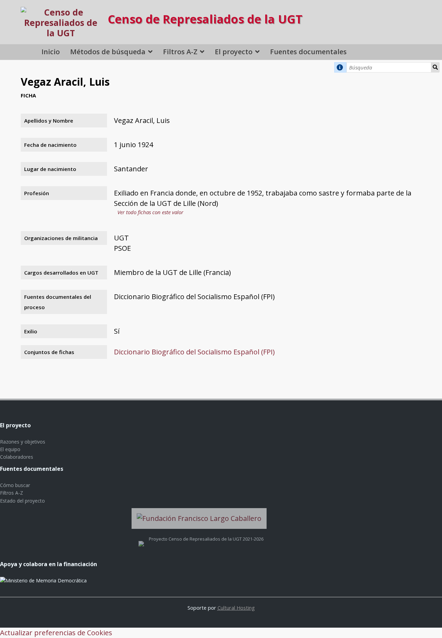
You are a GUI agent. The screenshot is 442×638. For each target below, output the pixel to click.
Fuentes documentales (308, 51)
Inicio (50, 51)
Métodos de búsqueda (107, 51)
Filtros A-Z (180, 51)
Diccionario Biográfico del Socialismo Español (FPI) (194, 351)
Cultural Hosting (236, 607)
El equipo (10, 449)
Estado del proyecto (22, 500)
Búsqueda (435, 67)
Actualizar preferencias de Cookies (56, 632)
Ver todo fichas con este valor (150, 212)
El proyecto (233, 51)
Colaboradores (16, 457)
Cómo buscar (15, 485)
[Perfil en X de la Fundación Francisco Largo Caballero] (141, 539)
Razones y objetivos (22, 441)
